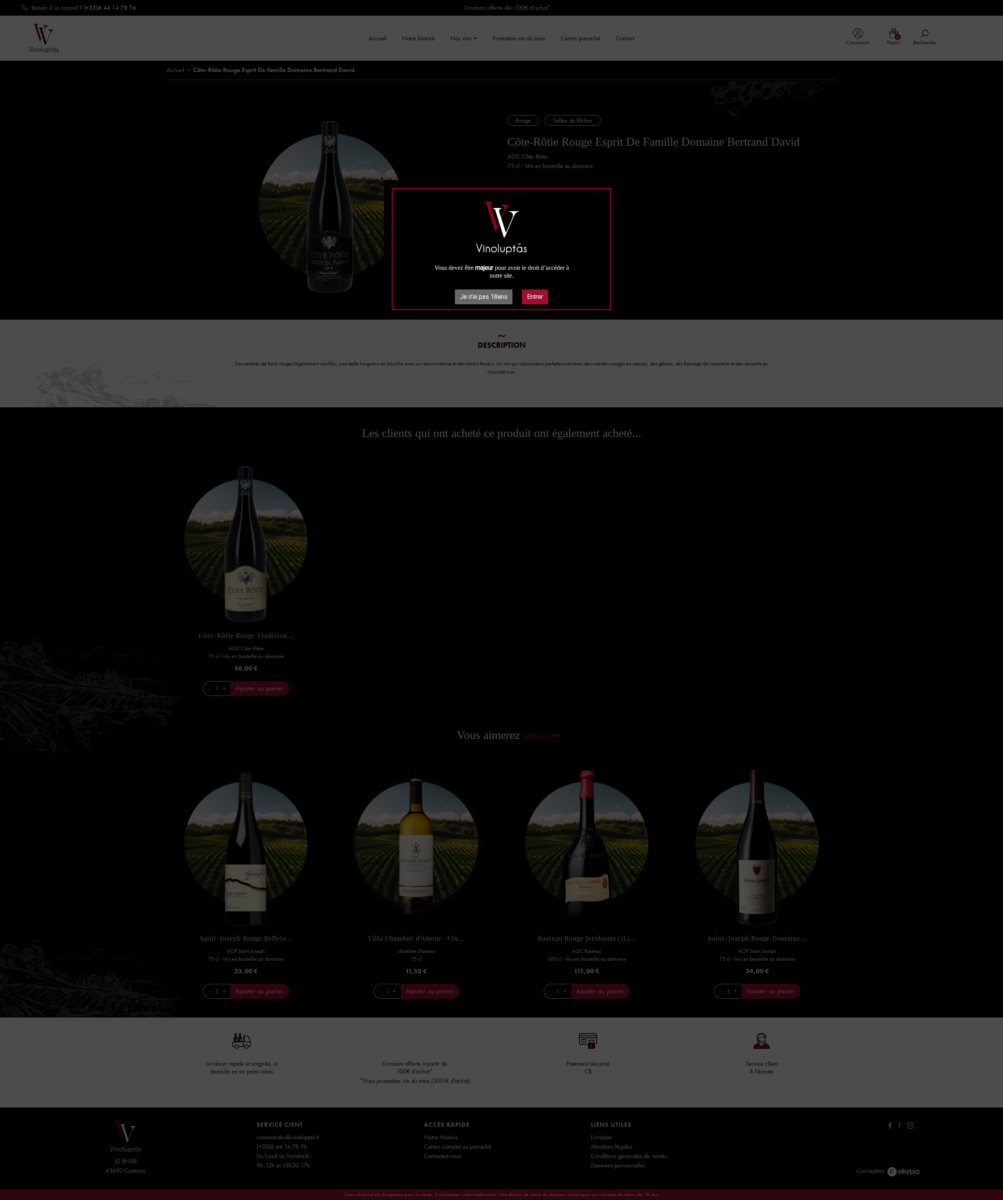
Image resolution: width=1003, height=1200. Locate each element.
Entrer (535, 296)
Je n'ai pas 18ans (483, 296)
